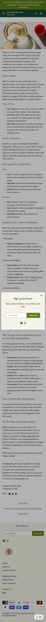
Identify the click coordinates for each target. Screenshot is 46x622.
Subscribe (33, 315)
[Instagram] (25, 323)
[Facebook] (22, 323)
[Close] (41, 295)
